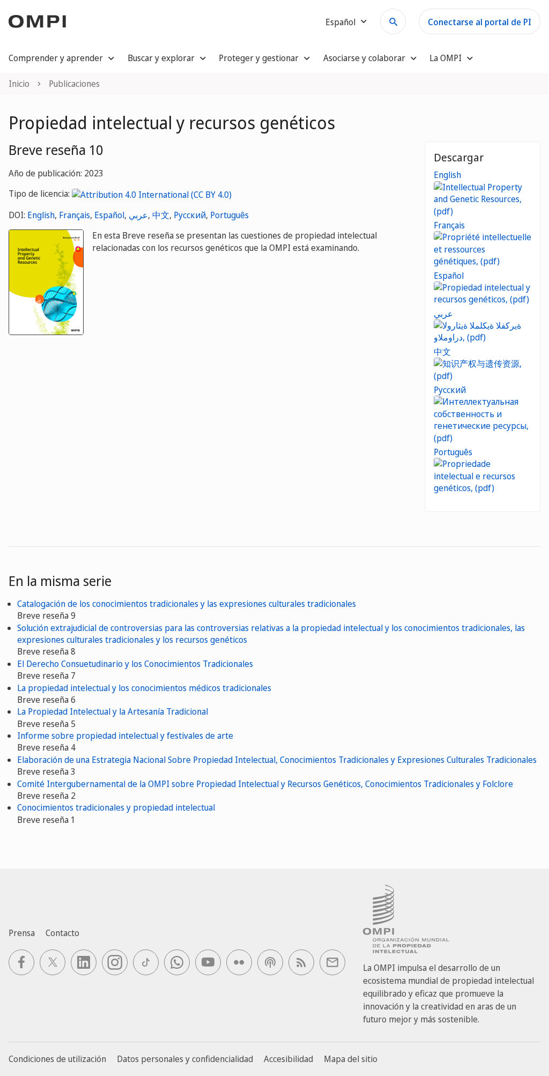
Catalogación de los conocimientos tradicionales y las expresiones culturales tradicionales (186, 604)
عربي (138, 215)
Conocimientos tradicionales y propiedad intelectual (116, 807)
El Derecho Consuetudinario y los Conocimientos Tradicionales (135, 664)
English (41, 215)
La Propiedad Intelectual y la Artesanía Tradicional (112, 711)
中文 (160, 215)
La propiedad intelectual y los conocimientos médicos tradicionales (144, 688)
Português (229, 215)
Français (74, 215)
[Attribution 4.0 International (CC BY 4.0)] (152, 193)
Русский (190, 215)
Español (109, 215)
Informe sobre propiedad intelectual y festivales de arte (125, 735)
